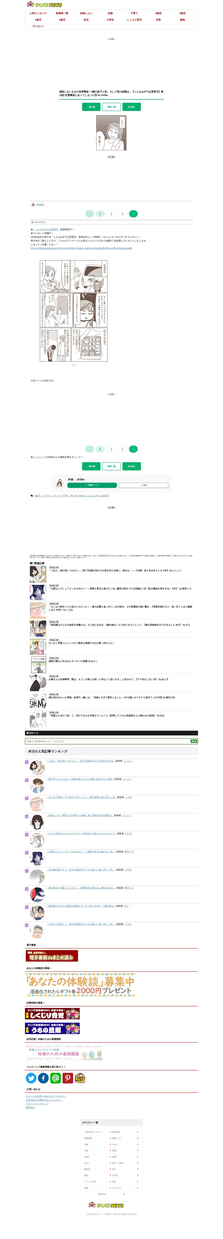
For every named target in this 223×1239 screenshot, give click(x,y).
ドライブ (56, 495)
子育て (134, 13)
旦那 (158, 19)
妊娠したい (86, 13)
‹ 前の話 (91, 107)
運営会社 (30, 1107)
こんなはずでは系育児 (97, 495)
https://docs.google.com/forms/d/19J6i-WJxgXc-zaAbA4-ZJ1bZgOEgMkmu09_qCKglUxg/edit (81, 248)
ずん (126, 906)
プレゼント (38, 26)
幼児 (86, 19)
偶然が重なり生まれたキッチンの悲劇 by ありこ (73, 661)
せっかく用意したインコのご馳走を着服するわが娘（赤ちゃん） (82, 642)
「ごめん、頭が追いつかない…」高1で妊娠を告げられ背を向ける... (80, 760)
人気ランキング (38, 13)
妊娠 (110, 13)
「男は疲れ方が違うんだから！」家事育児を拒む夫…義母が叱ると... (81, 887)
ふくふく (128, 760)
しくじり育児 (134, 19)
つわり (115, 1144)
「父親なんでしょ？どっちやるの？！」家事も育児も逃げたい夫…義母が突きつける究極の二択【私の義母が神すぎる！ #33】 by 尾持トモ (120, 588)
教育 (86, 1175)
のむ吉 (128, 833)
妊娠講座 (88, 1138)
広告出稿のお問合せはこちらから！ (44, 1099)
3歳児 (62, 19)
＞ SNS (143, 485)
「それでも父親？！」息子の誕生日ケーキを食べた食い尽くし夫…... (81, 924)
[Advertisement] (111, 61)
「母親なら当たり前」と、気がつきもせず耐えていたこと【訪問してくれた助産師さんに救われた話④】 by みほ (106, 715)
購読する (33, 733)
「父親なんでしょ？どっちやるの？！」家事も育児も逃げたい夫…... (81, 851)
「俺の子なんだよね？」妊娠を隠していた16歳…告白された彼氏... (80, 779)
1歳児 (182, 13)
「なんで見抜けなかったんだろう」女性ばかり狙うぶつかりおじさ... (81, 833)
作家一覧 (111, 107)
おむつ (87, 1163)
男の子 (74, 495)
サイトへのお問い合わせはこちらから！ (46, 1096)
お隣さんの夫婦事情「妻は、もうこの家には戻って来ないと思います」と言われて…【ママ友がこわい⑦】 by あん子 (108, 679)
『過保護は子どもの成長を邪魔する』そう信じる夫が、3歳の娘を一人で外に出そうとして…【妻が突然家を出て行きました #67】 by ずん (119, 624)
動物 (182, 19)
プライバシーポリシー (37, 1103)
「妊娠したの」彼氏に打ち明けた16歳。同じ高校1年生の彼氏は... (79, 815)
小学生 (110, 19)
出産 (86, 1150)
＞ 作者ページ (92, 485)
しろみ (128, 797)
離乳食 (87, 1169)
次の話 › (131, 107)
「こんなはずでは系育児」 (46, 229)
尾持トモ (129, 851)
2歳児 (38, 19)
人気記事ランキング (93, 1132)
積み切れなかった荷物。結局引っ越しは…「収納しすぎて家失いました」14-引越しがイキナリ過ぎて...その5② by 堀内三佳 (112, 697)
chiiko (40, 204)
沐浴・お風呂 (118, 1163)
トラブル (46, 495)
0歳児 (158, 13)
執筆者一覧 (62, 13)
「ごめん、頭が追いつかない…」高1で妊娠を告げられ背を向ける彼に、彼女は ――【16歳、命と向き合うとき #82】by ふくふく (115, 570)
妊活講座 (116, 1132)
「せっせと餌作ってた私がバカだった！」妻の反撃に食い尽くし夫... (81, 797)
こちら (71, 557)
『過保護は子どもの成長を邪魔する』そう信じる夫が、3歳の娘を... (80, 906)
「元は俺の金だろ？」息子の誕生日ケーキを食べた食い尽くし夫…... (81, 869)
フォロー (37, 457)
